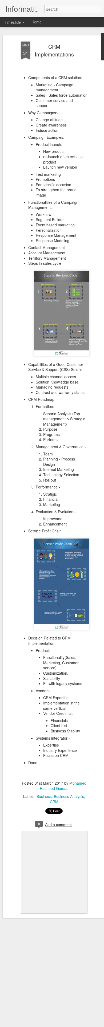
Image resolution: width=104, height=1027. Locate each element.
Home (36, 22)
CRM (54, 801)
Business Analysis (69, 796)
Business (44, 796)
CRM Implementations (54, 50)
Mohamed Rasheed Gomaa (63, 785)
